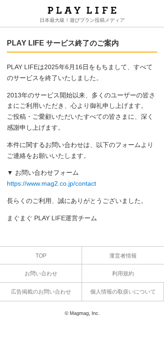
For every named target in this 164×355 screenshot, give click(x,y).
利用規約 (123, 273)
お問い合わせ (41, 273)
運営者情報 (123, 256)
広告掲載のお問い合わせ (41, 292)
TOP (41, 256)
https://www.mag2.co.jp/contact (51, 183)
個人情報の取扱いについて (123, 292)
